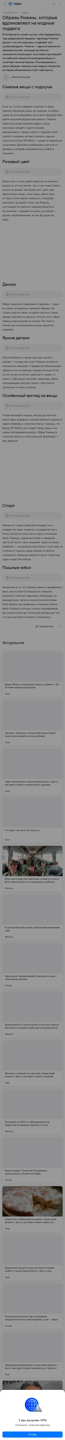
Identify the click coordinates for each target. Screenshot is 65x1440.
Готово (32, 1434)
